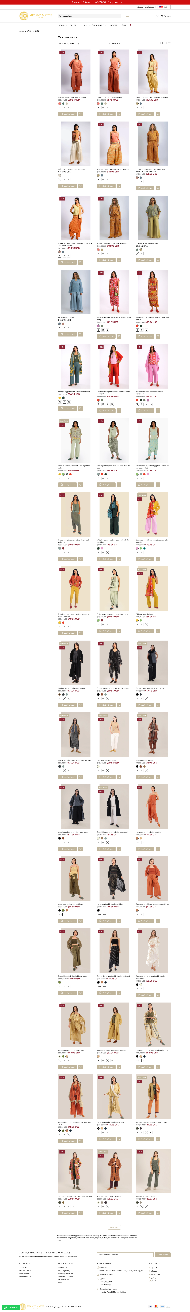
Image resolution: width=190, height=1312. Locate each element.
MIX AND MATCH (35, 16)
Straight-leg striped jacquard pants (71, 688)
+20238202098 (105, 1285)
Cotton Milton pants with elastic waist (150, 688)
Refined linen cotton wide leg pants (71, 169)
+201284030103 (106, 1282)
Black (98, 694)
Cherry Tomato (137, 326)
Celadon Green (137, 249)
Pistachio (63, 474)
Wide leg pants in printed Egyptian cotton (112, 169)
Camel (59, 694)
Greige (102, 1202)
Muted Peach (137, 177)
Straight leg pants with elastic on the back (74, 392)
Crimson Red (63, 548)
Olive (137, 1128)
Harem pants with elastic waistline (148, 832)
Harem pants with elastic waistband (110, 1122)
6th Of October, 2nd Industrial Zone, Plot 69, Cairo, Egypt (121, 1271)
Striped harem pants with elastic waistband (113, 976)
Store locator (24, 1274)
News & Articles (25, 1271)
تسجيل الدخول (149, 7)
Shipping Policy (64, 1271)
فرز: (59, 43)
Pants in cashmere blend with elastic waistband (149, 393)
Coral (59, 103)
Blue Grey (141, 103)
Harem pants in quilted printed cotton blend (74, 760)
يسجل (139, 7)
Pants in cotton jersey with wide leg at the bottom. (74, 467)
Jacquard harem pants (144, 760)
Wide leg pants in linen (66, 317)
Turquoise (144, 548)
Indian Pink (98, 326)
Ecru (98, 766)
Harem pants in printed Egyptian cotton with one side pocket (152, 467)
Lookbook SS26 (25, 1277)
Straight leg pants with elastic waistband (112, 832)
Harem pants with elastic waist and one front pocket (152, 318)
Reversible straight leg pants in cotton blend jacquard (113, 393)
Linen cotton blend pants (106, 760)
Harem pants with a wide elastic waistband (152, 1050)
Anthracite (63, 694)
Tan (102, 694)
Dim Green (63, 103)
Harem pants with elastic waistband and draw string (114, 318)
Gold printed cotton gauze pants (109, 97)
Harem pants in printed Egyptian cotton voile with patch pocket (75, 244)
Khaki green (63, 910)
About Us (22, 1268)
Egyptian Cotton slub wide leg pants (72, 97)
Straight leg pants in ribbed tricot (148, 1196)
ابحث (128, 16)
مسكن (22, 31)
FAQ (60, 1283)
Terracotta (137, 838)
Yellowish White (59, 175)
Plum (141, 1128)
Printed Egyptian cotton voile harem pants (152, 97)
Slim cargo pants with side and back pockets (75, 1196)
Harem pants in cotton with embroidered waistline (73, 541)
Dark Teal (63, 398)
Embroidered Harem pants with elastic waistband (150, 977)
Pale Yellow (137, 103)
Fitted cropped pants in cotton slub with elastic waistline (73, 615)
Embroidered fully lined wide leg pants (72, 976)
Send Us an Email (106, 1275)
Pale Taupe (67, 103)
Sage (67, 474)
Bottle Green (141, 326)
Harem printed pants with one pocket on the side (113, 467)
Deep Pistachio (102, 326)
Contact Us (62, 1268)
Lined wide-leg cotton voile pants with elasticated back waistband (150, 170)
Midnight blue (105, 982)
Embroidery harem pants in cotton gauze (112, 614)
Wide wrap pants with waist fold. (70, 904)
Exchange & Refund (65, 1274)
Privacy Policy (63, 1280)
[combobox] (164, 7)
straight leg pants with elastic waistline (111, 1050)
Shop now (113, 2)
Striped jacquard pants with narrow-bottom (113, 688)
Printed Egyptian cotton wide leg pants (112, 243)
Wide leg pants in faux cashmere (109, 1196)
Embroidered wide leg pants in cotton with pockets (152, 541)
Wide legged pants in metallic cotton (72, 1050)
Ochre (63, 1202)
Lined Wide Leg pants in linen (147, 243)
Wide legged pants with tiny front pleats (73, 832)
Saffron (59, 398)
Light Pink (148, 474)
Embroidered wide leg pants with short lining (152, 904)
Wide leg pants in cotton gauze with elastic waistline (113, 541)
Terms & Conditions (65, 1277)
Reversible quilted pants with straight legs (151, 1122)
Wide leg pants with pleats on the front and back (74, 1123)
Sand (141, 838)
